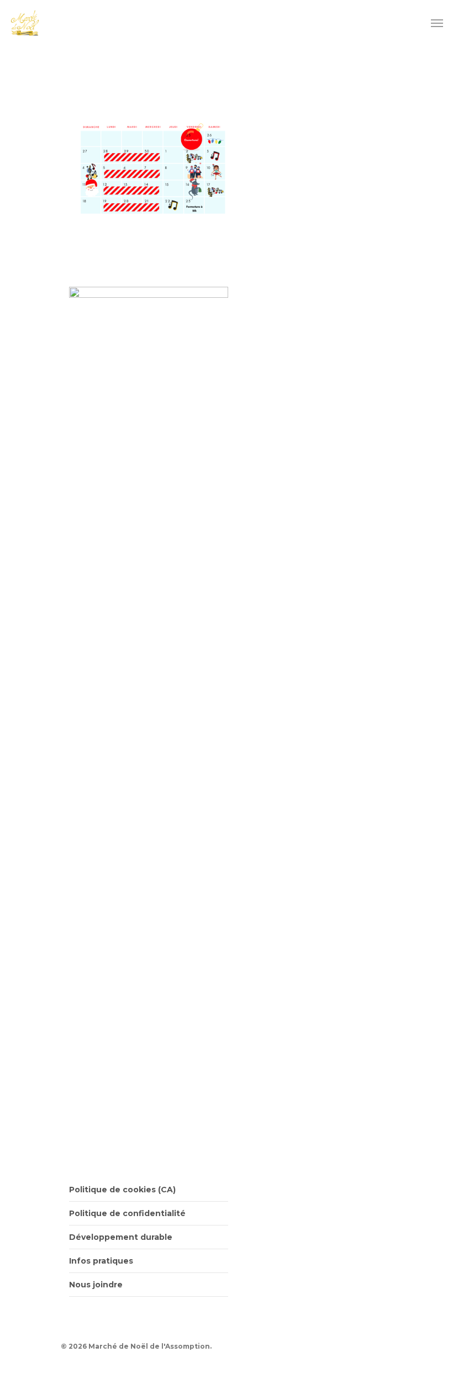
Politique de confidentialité (127, 1213)
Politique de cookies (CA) (122, 1190)
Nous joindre (96, 1285)
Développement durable (120, 1237)
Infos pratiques (101, 1261)
